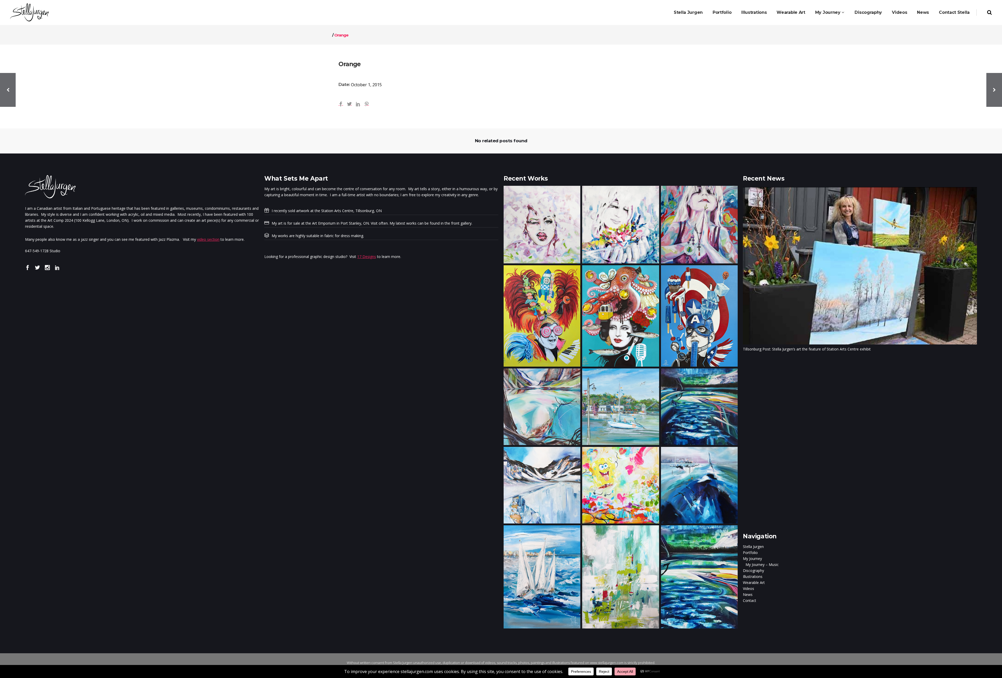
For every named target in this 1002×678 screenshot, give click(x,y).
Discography (753, 570)
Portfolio (750, 552)
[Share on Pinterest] (366, 103)
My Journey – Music (762, 564)
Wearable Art (754, 582)
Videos (748, 588)
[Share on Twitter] (349, 103)
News (748, 594)
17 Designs (366, 256)
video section (208, 239)
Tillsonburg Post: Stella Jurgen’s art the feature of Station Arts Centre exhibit (807, 349)
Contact (749, 600)
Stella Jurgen (753, 546)
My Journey (752, 558)
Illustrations (752, 576)
